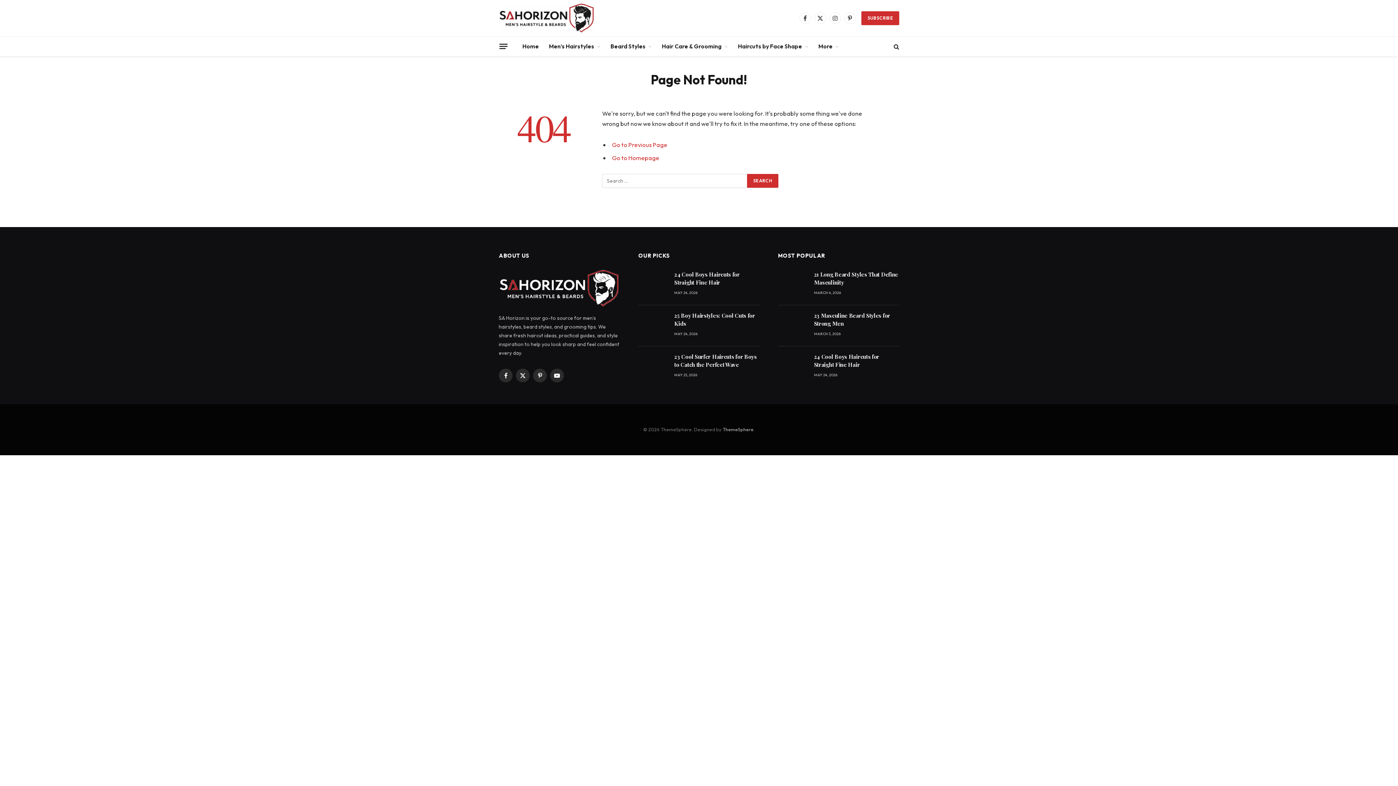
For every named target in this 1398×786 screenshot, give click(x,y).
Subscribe (880, 18)
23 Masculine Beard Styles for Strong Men (852, 319)
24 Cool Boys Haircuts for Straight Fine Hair (707, 278)
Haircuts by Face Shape (770, 46)
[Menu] (503, 46)
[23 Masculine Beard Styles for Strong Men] (792, 326)
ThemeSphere (738, 429)
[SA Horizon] (547, 18)
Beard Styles (628, 46)
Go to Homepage (635, 158)
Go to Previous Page (639, 144)
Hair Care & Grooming (692, 46)
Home (530, 46)
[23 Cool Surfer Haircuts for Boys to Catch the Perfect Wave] (653, 367)
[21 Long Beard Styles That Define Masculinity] (792, 284)
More (825, 46)
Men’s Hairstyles (571, 46)
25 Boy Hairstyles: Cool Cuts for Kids (714, 319)
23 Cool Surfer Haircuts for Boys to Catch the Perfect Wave (715, 360)
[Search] (895, 46)
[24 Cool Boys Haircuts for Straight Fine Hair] (653, 284)
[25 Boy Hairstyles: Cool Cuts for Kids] (653, 326)
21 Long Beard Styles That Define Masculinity (856, 278)
